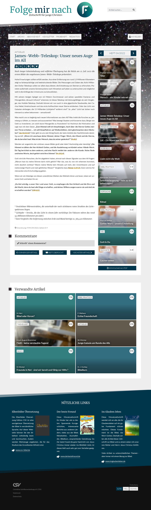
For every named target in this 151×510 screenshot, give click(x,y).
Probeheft (61, 36)
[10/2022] (133, 53)
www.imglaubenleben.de (115, 461)
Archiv (21, 36)
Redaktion (74, 36)
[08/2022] (101, 53)
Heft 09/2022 (117, 53)
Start (12, 36)
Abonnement (33, 36)
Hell (126, 489)
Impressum (17, 493)
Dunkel (133, 489)
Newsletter (48, 36)
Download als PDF (117, 268)
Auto (119, 489)
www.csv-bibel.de (23, 450)
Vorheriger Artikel (27, 252)
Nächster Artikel (82, 252)
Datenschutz (17, 496)
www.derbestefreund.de (70, 456)
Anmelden (136, 36)
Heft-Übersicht (55, 252)
